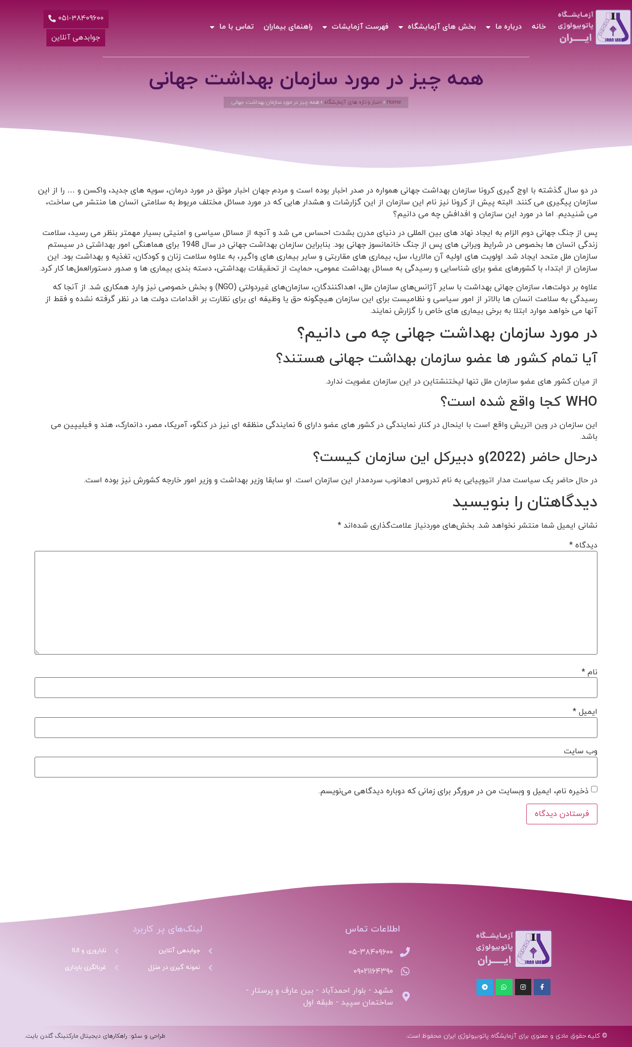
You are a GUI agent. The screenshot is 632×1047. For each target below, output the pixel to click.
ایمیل (585, 712)
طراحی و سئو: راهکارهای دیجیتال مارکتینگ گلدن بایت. (95, 1036)
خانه (539, 27)
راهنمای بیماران (288, 27)
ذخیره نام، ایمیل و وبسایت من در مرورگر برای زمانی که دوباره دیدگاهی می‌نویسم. (453, 791)
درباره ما (508, 27)
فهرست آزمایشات (360, 27)
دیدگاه (583, 545)
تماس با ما (236, 27)
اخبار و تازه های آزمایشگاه (353, 102)
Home (394, 102)
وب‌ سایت (580, 751)
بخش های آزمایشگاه (442, 27)
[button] (76, 19)
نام (589, 672)
